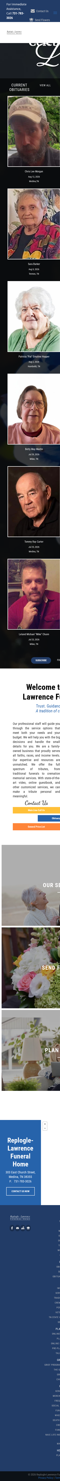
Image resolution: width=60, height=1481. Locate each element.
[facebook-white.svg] (12, 1230)
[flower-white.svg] (28, 1230)
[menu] (55, 13)
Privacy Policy (45, 1477)
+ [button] (45, 1124)
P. (10, 1181)
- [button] (45, 1128)
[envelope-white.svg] (17, 1230)
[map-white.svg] (22, 1230)
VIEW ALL (45, 85)
